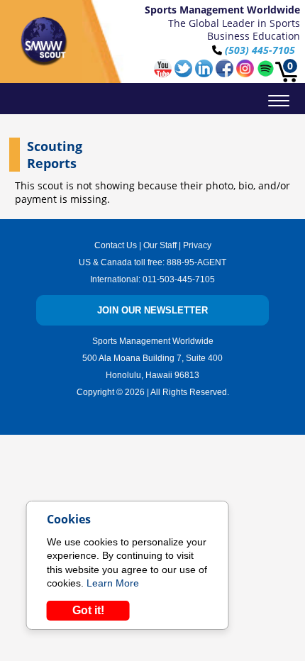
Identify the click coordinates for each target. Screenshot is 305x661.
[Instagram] (246, 73)
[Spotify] (265, 73)
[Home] (44, 41)
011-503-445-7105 (179, 279)
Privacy (197, 245)
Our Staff (160, 245)
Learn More (113, 583)
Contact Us (115, 245)
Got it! (88, 610)
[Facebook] (226, 73)
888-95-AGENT (196, 262)
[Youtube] (164, 73)
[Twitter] (184, 73)
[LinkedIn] (205, 73)
